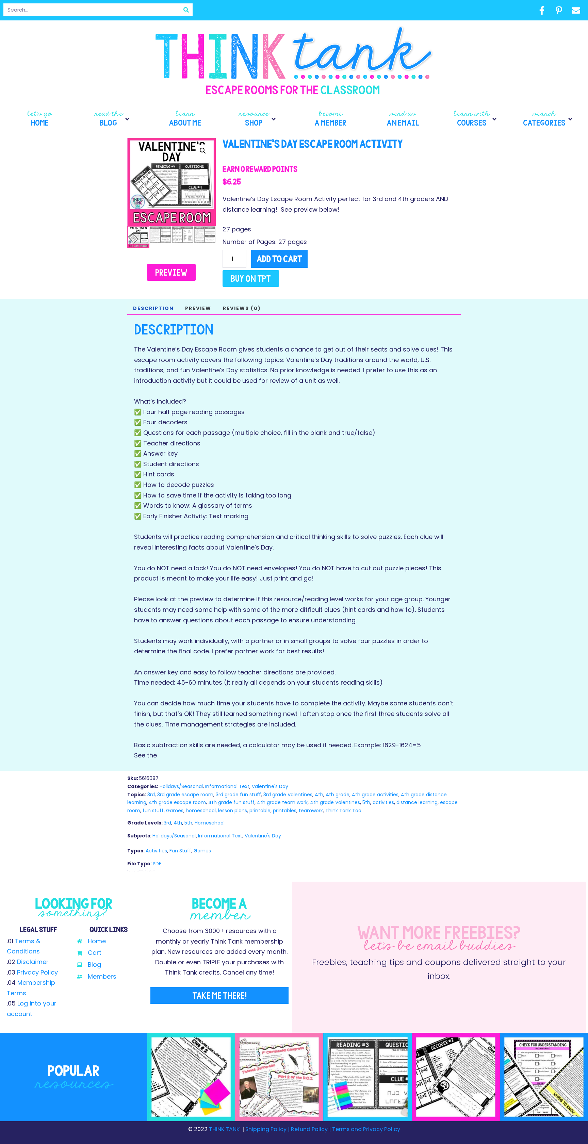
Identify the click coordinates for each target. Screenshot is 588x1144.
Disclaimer (33, 962)
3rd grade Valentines (287, 794)
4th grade (337, 794)
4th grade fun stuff (231, 802)
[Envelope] (576, 10)
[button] (112, 119)
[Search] (186, 9)
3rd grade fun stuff (238, 794)
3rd (151, 794)
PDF (157, 863)
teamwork (311, 810)
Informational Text (227, 786)
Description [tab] (153, 308)
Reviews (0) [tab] (242, 308)
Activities (156, 850)
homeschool (201, 810)
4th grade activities (375, 794)
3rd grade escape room (185, 794)
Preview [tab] (198, 308)
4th (319, 794)
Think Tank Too (343, 810)
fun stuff (153, 810)
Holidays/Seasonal (181, 786)
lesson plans (232, 810)
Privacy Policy (37, 972)
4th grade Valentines (335, 802)
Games (174, 810)
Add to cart (279, 259)
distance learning (417, 802)
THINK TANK (224, 1129)
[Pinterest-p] (559, 10)
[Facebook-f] (542, 10)
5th (366, 802)
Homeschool (210, 822)
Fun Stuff (180, 850)
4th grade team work (282, 802)
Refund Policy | (311, 1129)
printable (260, 810)
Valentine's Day (270, 786)
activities (383, 802)
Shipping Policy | (268, 1129)
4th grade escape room (177, 802)
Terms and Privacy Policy (365, 1129)
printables (284, 810)
